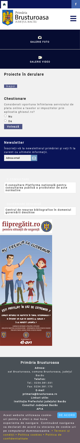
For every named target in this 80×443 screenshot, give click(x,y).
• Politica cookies (29, 434)
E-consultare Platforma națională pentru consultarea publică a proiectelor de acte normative (36, 188)
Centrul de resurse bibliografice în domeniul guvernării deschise (38, 211)
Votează (13, 126)
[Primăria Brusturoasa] (39, 24)
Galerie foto (39, 42)
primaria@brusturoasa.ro (40, 394)
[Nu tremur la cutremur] (26, 290)
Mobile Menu (73, 18)
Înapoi (10, 86)
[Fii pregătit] (26, 226)
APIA (40, 408)
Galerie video (40, 61)
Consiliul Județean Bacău (40, 405)
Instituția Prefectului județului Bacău (40, 401)
